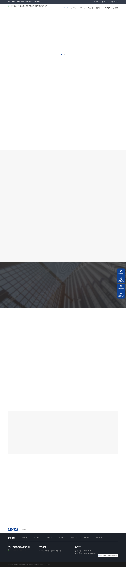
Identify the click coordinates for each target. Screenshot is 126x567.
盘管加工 (28, 62)
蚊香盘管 (48, 62)
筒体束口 (35, 62)
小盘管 (42, 62)
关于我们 (37, 538)
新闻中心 (49, 538)
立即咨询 (71, 151)
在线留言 (99, 538)
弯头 (55, 62)
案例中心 (74, 538)
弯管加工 (20, 62)
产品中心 (62, 538)
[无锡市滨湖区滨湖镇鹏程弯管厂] (17, 550)
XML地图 (48, 564)
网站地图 (116, 1)
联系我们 (106, 1)
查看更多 (83, 446)
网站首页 (25, 538)
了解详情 (54, 151)
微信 (97, 1)
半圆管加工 (12, 62)
